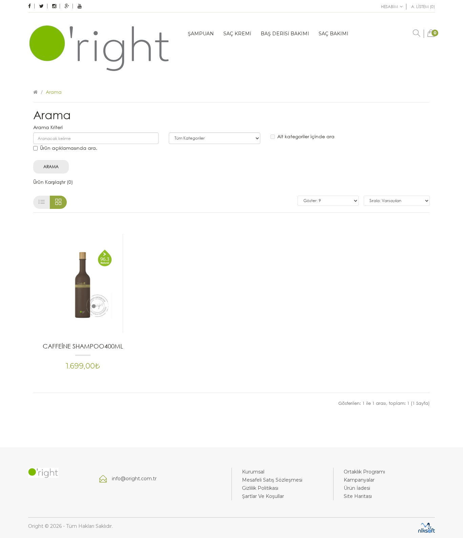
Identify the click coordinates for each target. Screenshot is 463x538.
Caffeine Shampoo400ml (83, 346)
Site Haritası (358, 496)
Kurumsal (253, 472)
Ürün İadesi (357, 488)
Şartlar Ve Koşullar (263, 496)
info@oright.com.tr (134, 479)
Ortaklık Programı (364, 472)
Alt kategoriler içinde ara (306, 136)
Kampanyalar (359, 480)
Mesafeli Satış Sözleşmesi (272, 480)
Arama (54, 92)
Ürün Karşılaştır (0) (53, 182)
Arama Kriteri (48, 127)
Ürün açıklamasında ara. (68, 148)
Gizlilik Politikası (260, 488)
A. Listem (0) (423, 6)
